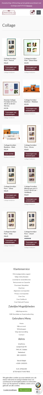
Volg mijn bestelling (21, 332)
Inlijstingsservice (21, 311)
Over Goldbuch (21, 299)
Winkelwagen (21, 329)
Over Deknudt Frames (21, 302)
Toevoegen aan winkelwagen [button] (10, 68)
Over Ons (21, 296)
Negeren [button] (29, 6)
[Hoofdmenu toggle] (38, 12)
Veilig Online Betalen (21, 277)
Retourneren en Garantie (21, 282)
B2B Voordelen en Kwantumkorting (22, 314)
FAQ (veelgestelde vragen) (21, 274)
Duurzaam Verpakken (21, 285)
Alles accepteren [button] (25, 390)
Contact (21, 335)
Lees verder (9, 154)
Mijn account (21, 326)
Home (21, 323)
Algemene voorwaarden (21, 291)
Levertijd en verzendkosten (21, 280)
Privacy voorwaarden (21, 294)
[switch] (38, 392)
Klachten (21, 288)
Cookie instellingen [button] (10, 390)
